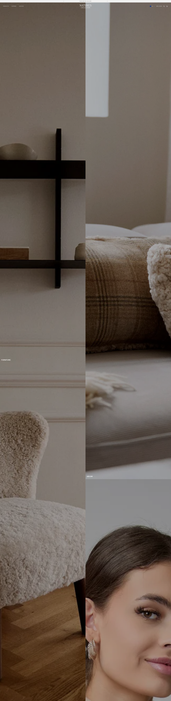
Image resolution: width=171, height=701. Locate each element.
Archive (21, 6)
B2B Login (159, 6)
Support (14, 6)
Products (6, 6)
